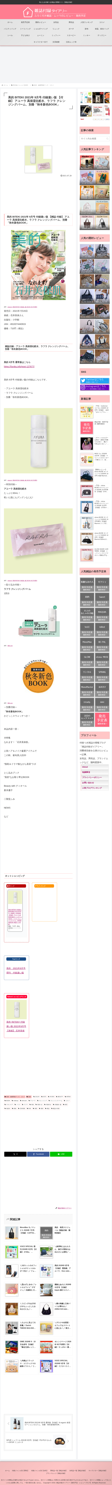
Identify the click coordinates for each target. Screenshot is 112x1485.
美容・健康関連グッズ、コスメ (15, 1096)
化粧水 (8, 1108)
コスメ (68, 1100)
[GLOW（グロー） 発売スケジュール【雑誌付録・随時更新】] (87, 659)
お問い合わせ (88, 783)
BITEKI (68, 1096)
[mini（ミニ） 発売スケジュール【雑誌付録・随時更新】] (102, 704)
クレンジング (43, 1100)
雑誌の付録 (56, 1108)
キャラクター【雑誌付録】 (98, 1470)
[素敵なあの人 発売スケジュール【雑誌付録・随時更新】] (87, 584)
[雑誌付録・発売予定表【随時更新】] (102, 719)
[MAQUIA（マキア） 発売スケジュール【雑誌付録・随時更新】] (102, 614)
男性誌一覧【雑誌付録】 (58, 1470)
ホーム (7, 1470)
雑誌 (48, 1108)
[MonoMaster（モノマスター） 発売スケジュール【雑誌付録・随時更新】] (87, 689)
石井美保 (22, 1108)
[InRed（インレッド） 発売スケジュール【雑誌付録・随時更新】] (102, 629)
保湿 (66, 1104)
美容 (36, 1108)
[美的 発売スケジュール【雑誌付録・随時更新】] (87, 599)
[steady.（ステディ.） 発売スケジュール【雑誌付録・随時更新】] (87, 704)
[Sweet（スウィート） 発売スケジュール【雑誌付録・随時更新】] (102, 599)
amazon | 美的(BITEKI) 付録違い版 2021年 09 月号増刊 (22, 307)
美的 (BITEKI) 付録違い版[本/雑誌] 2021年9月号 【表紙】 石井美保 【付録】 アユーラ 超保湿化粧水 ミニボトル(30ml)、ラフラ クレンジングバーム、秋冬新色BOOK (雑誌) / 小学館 (15, 917)
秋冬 (29, 1108)
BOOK (8, 1100)
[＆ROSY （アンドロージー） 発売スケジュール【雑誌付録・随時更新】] (102, 689)
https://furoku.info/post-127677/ (19, 366)
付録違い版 (58, 1104)
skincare (24, 1100)
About (85, 767)
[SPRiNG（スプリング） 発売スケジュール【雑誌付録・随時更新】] (102, 674)
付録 (32, 1104)
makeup (15, 1100)
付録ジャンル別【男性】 (20, 1470)
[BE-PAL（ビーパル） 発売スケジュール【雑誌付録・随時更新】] (102, 644)
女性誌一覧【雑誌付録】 (77, 1470)
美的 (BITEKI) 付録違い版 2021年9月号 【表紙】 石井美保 (16, 1026)
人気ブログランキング (92, 788)
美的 (29, 1096)
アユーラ (32, 1100)
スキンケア (9, 1104)
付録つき (39, 1104)
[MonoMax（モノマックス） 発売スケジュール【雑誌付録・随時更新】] (87, 644)
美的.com (10, 645)
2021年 (37, 1096)
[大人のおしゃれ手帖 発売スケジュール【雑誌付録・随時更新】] (87, 614)
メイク (18, 1104)
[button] (107, 138)
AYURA (52, 1096)
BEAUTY (60, 1096)
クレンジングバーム (56, 1100)
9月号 (44, 1096)
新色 (15, 1108)
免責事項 (86, 772)
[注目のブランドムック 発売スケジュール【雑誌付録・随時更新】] (87, 719)
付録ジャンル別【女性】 (39, 1470)
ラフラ (26, 1104)
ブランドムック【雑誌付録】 (56, 1473)
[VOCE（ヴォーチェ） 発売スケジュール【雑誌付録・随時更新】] (87, 629)
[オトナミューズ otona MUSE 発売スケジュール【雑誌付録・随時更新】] (102, 659)
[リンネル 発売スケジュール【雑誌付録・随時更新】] (87, 674)
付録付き (48, 1104)
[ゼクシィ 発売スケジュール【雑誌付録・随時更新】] (102, 584)
